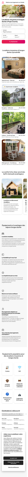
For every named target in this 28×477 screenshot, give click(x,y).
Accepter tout (13, 458)
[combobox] (13, 32)
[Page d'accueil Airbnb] (3, 2)
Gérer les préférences (13, 467)
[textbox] (7, 37)
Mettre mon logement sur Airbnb (15, 2)
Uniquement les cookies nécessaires (13, 462)
